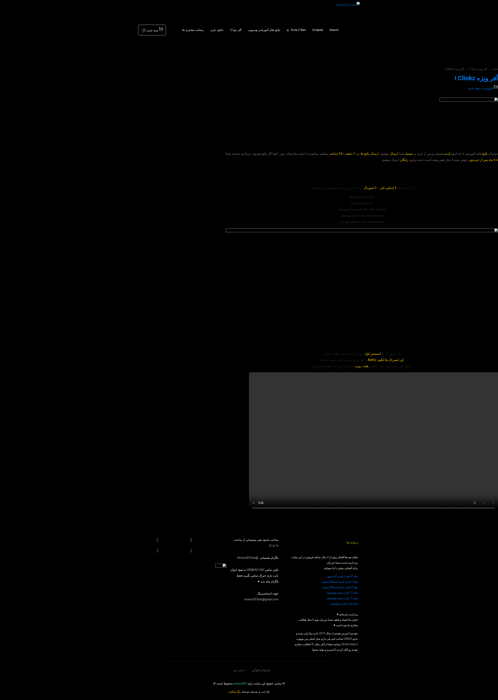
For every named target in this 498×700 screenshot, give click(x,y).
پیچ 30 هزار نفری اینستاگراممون (339, 587)
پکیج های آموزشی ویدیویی (264, 30)
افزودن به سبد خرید (480, 88)
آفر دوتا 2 (235, 30)
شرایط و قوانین (261, 670)
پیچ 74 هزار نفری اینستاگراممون (340, 581)
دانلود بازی (217, 30)
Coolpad (317, 30)
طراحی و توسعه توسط (249, 691)
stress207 (240, 683)
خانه (495, 69)
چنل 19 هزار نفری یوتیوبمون (342, 592)
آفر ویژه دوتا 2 (478, 69)
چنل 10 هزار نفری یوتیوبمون (342, 598)
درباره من (239, 670)
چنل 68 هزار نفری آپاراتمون (342, 576)
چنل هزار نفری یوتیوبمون (344, 603)
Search (334, 30)
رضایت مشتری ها (193, 30)
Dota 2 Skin (298, 30)
